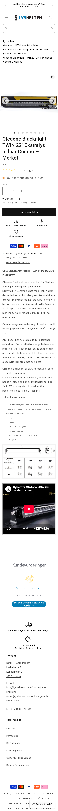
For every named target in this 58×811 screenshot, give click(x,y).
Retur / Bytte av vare (17, 765)
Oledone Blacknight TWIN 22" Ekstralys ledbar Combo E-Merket (28, 59)
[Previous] (5, 100)
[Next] (52, 100)
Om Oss (10, 728)
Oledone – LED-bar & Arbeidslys (20, 45)
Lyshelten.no (18, 793)
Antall (5, 184)
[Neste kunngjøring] (52, 5)
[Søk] (51, 28)
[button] (6, 17)
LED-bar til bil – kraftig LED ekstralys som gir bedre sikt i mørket (26, 51)
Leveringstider (14, 750)
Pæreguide (12, 736)
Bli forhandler (13, 743)
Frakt (20, 203)
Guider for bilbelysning (18, 758)
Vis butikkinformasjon (18, 262)
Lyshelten (8, 41)
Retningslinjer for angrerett (41, 793)
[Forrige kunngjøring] (6, 5)
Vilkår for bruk (42, 798)
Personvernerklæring (22, 798)
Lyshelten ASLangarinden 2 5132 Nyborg (14, 672)
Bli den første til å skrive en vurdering (29, 604)
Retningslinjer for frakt (19, 803)
